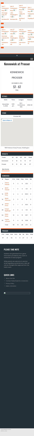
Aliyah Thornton (8, 199)
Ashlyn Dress (7, 204)
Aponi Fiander (7, 189)
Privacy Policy (10, 283)
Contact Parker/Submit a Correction (17, 281)
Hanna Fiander (7, 183)
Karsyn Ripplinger (8, 210)
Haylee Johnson (7, 220)
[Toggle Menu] (31, 59)
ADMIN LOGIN (4, 430)
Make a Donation (11, 286)
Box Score (5, 169)
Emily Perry (6, 194)
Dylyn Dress (6, 215)
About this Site (10, 278)
